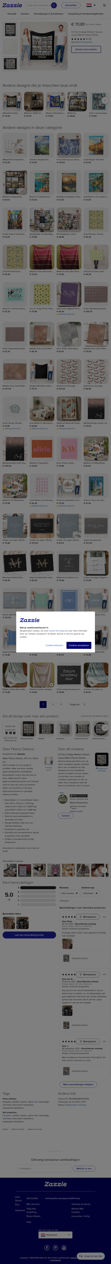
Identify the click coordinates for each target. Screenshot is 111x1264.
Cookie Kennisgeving (58, 631)
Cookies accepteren (79, 645)
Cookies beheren (54, 645)
